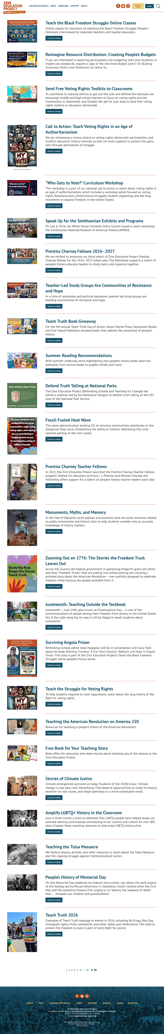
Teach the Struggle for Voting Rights (79, 689)
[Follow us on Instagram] (87, 996)
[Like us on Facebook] (77, 996)
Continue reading (54, 38)
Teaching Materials (39, 6)
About (84, 6)
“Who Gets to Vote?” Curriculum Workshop (84, 183)
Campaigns (63, 6)
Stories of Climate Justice (69, 778)
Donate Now (138, 6)
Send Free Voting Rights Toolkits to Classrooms (89, 88)
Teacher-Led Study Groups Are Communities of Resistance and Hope (99, 288)
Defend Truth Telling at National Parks (81, 385)
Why (41, 1003)
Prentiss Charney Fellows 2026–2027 (80, 251)
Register (133, 1003)
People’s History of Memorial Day (76, 877)
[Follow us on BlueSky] (82, 996)
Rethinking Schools (81, 1011)
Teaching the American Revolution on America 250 (92, 721)
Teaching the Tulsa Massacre (72, 846)
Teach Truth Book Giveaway (71, 321)
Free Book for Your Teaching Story (77, 748)
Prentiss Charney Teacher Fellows (76, 466)
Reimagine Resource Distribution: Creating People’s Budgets (101, 54)
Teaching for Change (105, 1011)
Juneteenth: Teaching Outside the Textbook (86, 604)
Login (149, 6)
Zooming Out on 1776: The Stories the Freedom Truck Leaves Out (95, 560)
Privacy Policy (82, 1026)
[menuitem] (39, 6)
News (53, 6)
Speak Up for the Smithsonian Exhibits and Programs (94, 221)
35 (87, 970)
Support (74, 6)
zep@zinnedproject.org (85, 1016)
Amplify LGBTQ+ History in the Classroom (84, 812)
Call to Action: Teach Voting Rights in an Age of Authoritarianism (89, 129)
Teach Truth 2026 (62, 915)
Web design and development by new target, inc (82, 1022)
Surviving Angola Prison (68, 642)
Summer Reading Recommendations (79, 355)
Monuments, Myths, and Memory (76, 512)
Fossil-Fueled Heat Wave (68, 420)
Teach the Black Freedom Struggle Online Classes (91, 23)
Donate (107, 1003)
